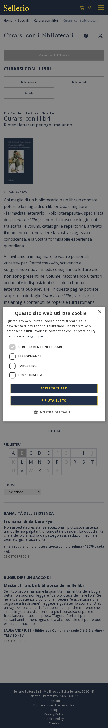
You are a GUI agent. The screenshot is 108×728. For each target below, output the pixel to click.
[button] (54, 412)
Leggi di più (34, 336)
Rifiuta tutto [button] (53, 400)
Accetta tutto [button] (54, 388)
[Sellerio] (16, 8)
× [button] (99, 312)
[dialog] (54, 364)
